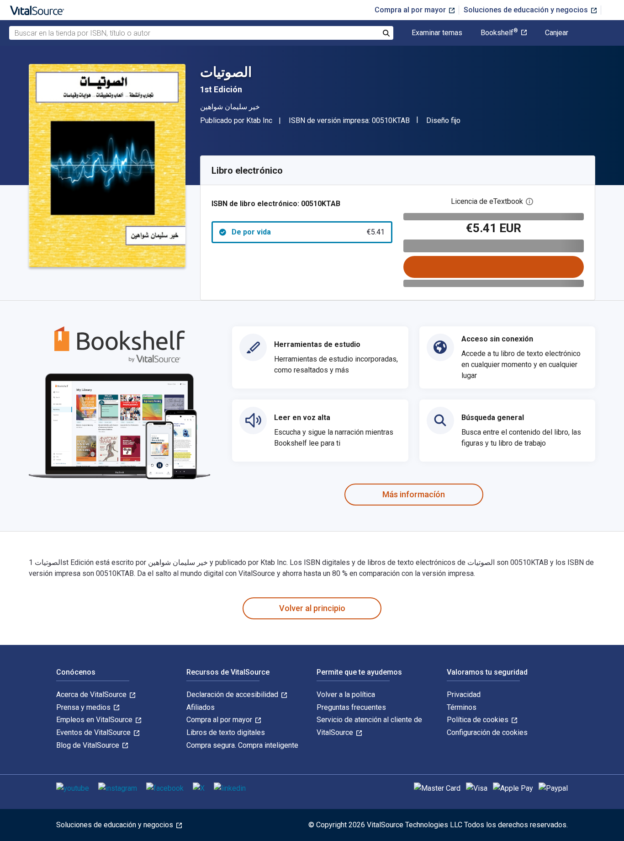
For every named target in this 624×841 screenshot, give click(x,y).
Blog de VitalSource (88, 745)
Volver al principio (312, 608)
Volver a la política (346, 694)
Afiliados (200, 707)
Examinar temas (437, 33)
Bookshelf (499, 33)
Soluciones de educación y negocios (527, 9)
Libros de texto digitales (225, 732)
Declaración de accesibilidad (233, 694)
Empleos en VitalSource (95, 719)
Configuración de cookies (487, 732)
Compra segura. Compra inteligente (242, 745)
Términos (461, 707)
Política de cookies (478, 719)
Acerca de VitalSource (92, 694)
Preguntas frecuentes (351, 707)
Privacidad (464, 694)
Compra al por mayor (411, 9)
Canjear (556, 33)
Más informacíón (413, 494)
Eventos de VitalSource (94, 732)
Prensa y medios (84, 707)
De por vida (308, 232)
